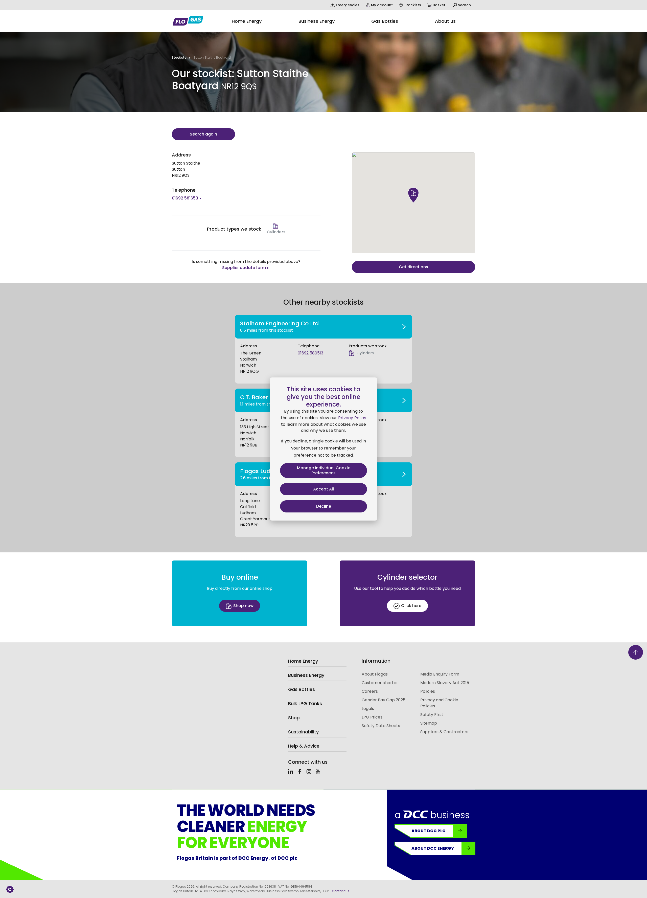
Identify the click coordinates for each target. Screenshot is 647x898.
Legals (368, 708)
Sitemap (428, 723)
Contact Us (340, 891)
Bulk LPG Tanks (305, 703)
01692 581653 (185, 198)
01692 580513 (310, 353)
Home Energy (303, 661)
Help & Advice (303, 746)
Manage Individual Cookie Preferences (323, 470)
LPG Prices (372, 717)
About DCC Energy (432, 848)
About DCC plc (428, 831)
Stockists (179, 57)
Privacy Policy (352, 418)
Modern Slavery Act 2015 (444, 683)
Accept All (323, 489)
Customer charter (380, 683)
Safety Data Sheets (381, 726)
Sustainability (303, 732)
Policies (427, 691)
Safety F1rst (431, 714)
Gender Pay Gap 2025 (383, 700)
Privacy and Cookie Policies (439, 703)
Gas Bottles (301, 689)
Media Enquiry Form (439, 674)
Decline (323, 506)
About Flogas (375, 674)
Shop (294, 717)
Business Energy (306, 675)
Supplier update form (244, 268)
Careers (370, 691)
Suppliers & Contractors (444, 732)
